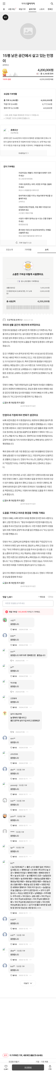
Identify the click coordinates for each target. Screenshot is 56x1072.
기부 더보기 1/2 (25, 242)
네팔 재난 (12, 9)
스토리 (41, 9)
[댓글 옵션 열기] (31, 629)
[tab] (9, 249)
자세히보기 (22, 153)
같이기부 (32, 9)
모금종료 (28, 1067)
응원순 (50, 596)
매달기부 (22, 9)
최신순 (42, 596)
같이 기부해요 (9, 166)
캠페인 (50, 9)
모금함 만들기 (14, 1061)
